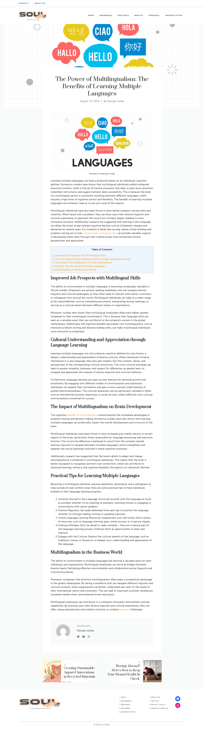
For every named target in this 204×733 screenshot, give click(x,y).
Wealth (138, 15)
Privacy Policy (158, 705)
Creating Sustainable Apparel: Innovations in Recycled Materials (79, 672)
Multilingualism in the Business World (73, 269)
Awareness (105, 15)
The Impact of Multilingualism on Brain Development (82, 262)
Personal (154, 15)
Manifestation (173, 15)
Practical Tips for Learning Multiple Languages (78, 266)
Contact (24, 3)
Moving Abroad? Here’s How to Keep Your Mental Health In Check (124, 672)
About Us (155, 697)
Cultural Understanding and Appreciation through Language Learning (91, 259)
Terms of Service (159, 708)
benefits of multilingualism (82, 415)
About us (40, 3)
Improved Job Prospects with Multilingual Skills (79, 255)
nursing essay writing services (100, 233)
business (124, 609)
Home (91, 15)
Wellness (123, 15)
